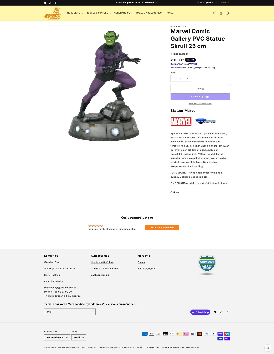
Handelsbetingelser (102, 262)
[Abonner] (92, 312)
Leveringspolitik (152, 347)
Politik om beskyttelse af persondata (114, 347)
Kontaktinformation (190, 347)
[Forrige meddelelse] (101, 2)
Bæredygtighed (147, 268)
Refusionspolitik (89, 347)
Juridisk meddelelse (170, 347)
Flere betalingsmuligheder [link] (200, 104)
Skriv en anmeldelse (162, 227)
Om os (141, 262)
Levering (191, 68)
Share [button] (176, 192)
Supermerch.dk (57, 347)
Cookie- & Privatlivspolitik (106, 268)
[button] (74, 13)
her (205, 177)
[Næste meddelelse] (173, 2)
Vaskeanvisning (100, 275)
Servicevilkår (137, 347)
